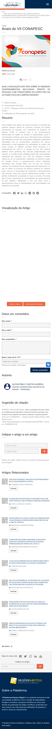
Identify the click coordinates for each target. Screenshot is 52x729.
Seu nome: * (7, 321)
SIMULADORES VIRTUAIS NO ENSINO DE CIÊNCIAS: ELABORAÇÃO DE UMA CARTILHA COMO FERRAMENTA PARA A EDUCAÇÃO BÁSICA (28, 604)
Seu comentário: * (9, 339)
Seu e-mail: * (7, 330)
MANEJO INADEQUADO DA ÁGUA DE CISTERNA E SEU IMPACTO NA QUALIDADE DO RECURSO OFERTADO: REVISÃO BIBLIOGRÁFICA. (28, 625)
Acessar (13, 488)
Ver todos (6, 646)
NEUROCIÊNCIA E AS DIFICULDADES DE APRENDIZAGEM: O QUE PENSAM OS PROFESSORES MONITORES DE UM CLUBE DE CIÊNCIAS (29, 520)
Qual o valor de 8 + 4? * (11, 357)
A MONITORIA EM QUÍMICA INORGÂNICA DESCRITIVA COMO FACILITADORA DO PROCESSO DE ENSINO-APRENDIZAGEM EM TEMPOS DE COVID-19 (27, 542)
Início (3, 11)
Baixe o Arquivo (15, 304)
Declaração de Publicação (35, 304)
